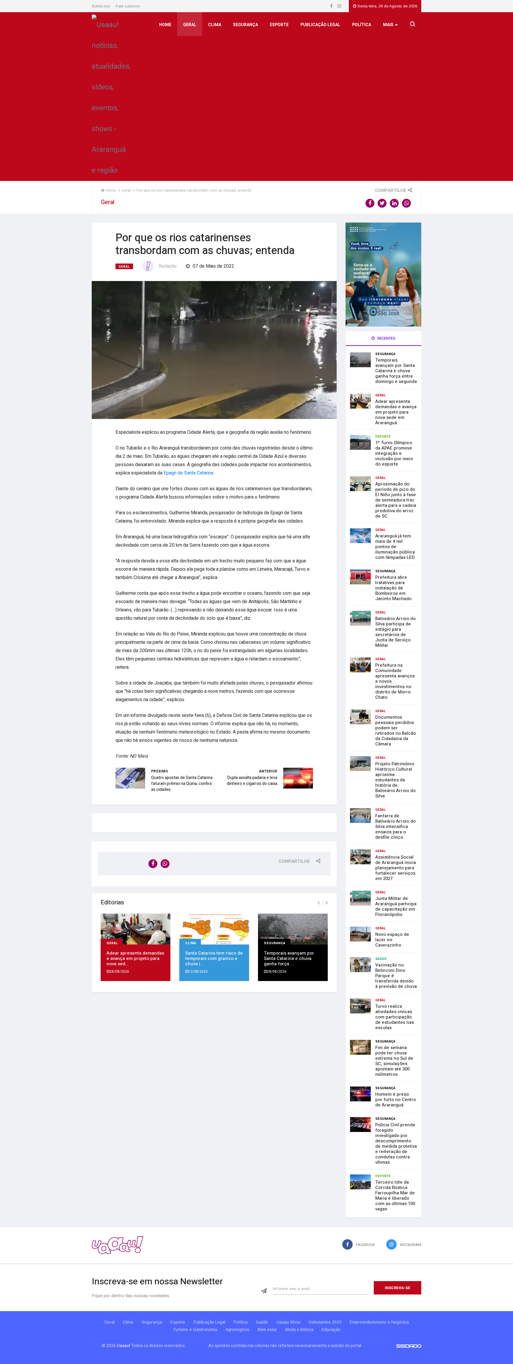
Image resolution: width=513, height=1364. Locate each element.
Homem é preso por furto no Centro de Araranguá (395, 1099)
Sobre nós (101, 6)
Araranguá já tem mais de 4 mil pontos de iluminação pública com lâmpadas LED (395, 547)
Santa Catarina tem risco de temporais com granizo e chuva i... (214, 958)
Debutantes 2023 (325, 1322)
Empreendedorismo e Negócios (379, 1322)
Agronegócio (237, 1329)
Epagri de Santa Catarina (188, 473)
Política (361, 25)
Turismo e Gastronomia (195, 1329)
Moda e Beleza (299, 1329)
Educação (331, 1329)
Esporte (279, 25)
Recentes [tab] (385, 338)
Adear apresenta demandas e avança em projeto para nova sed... (135, 958)
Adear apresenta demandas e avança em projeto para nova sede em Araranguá (396, 412)
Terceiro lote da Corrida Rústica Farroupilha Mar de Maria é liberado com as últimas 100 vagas (395, 1195)
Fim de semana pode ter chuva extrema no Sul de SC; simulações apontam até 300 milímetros (394, 1061)
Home (165, 25)
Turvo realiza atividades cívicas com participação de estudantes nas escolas (394, 1017)
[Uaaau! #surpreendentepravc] (111, 96)
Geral (189, 25)
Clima (214, 25)
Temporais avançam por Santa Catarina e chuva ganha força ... (289, 958)
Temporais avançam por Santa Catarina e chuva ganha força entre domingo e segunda (396, 371)
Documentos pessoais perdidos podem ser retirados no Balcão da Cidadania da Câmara (395, 730)
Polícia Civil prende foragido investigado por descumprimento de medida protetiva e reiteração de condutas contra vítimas (396, 1144)
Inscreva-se (397, 1288)
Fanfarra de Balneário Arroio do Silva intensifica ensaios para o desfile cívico (395, 827)
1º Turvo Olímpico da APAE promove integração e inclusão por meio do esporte (394, 453)
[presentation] (319, 903)
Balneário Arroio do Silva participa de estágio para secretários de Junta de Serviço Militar (395, 632)
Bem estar (267, 1329)
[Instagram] (339, 6)
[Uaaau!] (117, 1245)
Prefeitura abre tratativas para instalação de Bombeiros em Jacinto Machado (393, 588)
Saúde (381, 958)
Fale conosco (128, 6)
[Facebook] (331, 6)
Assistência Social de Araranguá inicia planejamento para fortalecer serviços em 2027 (395, 868)
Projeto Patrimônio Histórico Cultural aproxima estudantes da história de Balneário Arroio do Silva (395, 780)
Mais (388, 25)
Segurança (245, 25)
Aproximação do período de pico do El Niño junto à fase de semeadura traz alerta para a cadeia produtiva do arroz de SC (395, 500)
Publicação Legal (320, 25)
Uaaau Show (288, 1322)
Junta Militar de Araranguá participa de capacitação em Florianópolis (396, 906)
